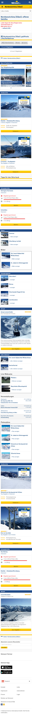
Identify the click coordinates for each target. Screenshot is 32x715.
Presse (3, 694)
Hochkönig (4, 552)
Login (18, 694)
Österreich (3, 192)
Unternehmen (21, 691)
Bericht (15, 205)
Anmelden (4, 647)
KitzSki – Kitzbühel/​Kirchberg (10, 571)
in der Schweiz (12, 534)
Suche (25, 42)
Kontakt (3, 687)
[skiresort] (16, 2)
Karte (18, 42)
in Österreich (14, 122)
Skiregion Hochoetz (7, 191)
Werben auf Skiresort (7, 698)
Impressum (4, 691)
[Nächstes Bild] (30, 77)
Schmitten (4, 210)
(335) (6, 28)
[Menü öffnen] (2, 2)
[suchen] (29, 2)
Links (18, 687)
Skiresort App (5, 663)
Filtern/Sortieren (9, 42)
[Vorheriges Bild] (2, 77)
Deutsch (7, 681)
